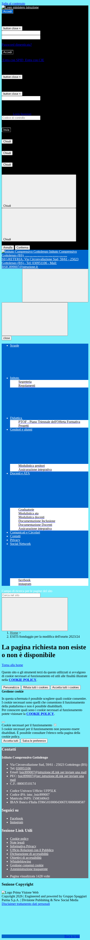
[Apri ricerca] (55, 285)
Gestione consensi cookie (27, 865)
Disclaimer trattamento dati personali (26, 904)
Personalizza (11, 687)
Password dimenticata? (17, 44)
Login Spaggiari (22, 113)
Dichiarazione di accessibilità (29, 854)
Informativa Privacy (23, 846)
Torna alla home (12, 665)
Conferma (22, 247)
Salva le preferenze (34, 740)
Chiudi (7, 141)
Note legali (17, 842)
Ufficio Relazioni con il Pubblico (32, 850)
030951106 (23, 768)
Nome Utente (50, 32)
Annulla (7, 247)
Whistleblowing (20, 861)
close (6, 338)
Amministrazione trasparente (29, 869)
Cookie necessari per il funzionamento (27, 725)
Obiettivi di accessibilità (25, 857)
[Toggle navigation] (35, 319)
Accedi (7, 11)
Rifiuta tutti (35, 687)
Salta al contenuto (13, 3)
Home (14, 633)
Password (47, 37)
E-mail (45, 98)
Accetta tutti (65, 687)
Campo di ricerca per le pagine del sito (27, 591)
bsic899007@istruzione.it (52, 772)
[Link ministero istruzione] (20, 7)
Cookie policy (19, 838)
